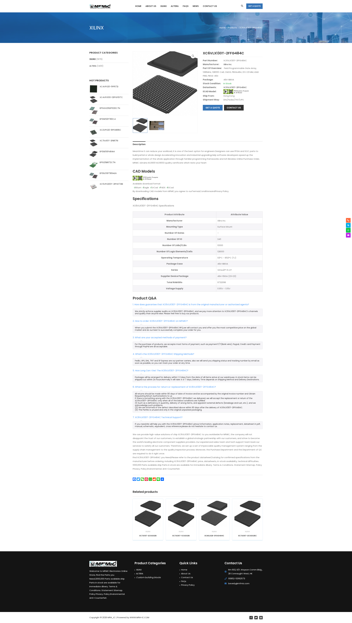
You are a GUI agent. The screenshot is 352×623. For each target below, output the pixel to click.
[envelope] (348, 235)
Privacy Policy (188, 585)
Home (184, 569)
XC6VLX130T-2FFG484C (235, 87)
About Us (185, 573)
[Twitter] (256, 617)
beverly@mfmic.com (238, 583)
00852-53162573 (236, 578)
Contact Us (187, 577)
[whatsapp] (348, 230)
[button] (193, 55)
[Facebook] (251, 617)
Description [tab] (139, 144)
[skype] (348, 225)
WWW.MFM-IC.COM (139, 617)
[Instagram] (261, 617)
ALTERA (92, 65)
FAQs (183, 581)
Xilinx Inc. (227, 64)
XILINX (92, 59)
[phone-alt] (348, 220)
